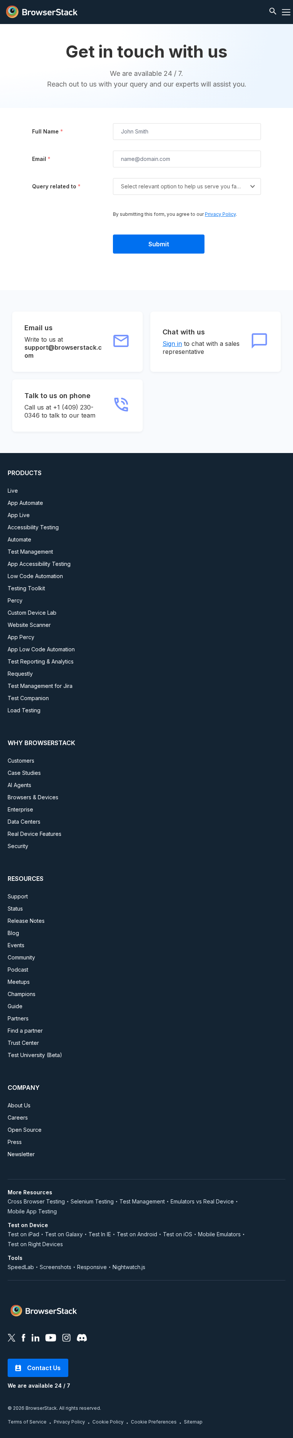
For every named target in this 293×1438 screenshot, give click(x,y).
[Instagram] (66, 1338)
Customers (21, 760)
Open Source (25, 1129)
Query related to (56, 186)
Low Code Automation (35, 576)
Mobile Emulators (219, 1234)
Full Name (47, 131)
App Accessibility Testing (39, 564)
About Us (19, 1105)
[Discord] (82, 1338)
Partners (18, 1018)
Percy (15, 600)
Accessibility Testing (33, 527)
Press (15, 1142)
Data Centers (24, 821)
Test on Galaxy (64, 1234)
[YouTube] (50, 1338)
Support (18, 896)
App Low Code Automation (41, 649)
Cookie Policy (108, 1422)
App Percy (21, 637)
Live (13, 490)
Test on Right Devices (35, 1244)
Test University (35, 1055)
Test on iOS (177, 1234)
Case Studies (24, 773)
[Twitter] (12, 1338)
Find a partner (25, 1030)
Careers (18, 1117)
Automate (19, 539)
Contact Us (44, 1368)
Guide (15, 1006)
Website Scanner (29, 625)
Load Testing (24, 710)
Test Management (30, 551)
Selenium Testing (92, 1201)
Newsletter (21, 1154)
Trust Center (23, 1043)
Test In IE (100, 1234)
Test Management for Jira (40, 686)
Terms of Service (27, 1422)
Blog (13, 933)
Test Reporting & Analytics (41, 661)
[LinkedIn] (35, 1338)
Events (16, 945)
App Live (19, 515)
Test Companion (28, 698)
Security (18, 846)
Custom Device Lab (32, 612)
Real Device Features (34, 834)
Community (21, 957)
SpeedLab (21, 1267)
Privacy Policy (220, 214)
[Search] (274, 12)
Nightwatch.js (129, 1267)
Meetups (19, 981)
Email (41, 159)
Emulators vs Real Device (202, 1201)
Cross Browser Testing (36, 1201)
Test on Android (137, 1234)
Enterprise (20, 809)
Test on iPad (23, 1234)
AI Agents (19, 785)
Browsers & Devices (33, 797)
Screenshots (55, 1267)
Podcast (18, 969)
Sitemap (193, 1422)
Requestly (20, 673)
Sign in (172, 343)
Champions (21, 994)
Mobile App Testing (32, 1211)
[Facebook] (24, 1338)
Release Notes (26, 920)
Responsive (92, 1267)
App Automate (25, 503)
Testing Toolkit (26, 588)
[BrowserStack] (42, 12)
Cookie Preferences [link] (154, 1422)
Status (15, 908)
